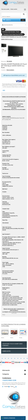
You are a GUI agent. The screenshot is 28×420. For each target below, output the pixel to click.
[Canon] (9, 362)
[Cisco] (12, 362)
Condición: (3, 70)
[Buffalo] (6, 362)
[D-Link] (25, 362)
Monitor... (3, 337)
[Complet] (19, 362)
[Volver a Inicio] (3, 29)
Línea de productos (8, 25)
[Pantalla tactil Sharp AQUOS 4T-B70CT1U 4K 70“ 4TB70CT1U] (23, 332)
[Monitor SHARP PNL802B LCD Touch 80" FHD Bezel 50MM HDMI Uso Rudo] (15, 51)
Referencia (3, 61)
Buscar (23, 15)
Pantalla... (20, 337)
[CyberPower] (22, 362)
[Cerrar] (24, 418)
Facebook (6, 386)
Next (26, 361)
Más (4, 90)
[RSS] (16, 387)
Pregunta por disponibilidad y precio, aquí (15, 75)
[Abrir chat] (22, 418)
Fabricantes (6, 351)
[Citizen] (16, 362)
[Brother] (3, 362)
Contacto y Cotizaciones (9, 418)
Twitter (12, 386)
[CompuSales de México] (14, 3)
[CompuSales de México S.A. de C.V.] (14, 400)
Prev (1, 361)
